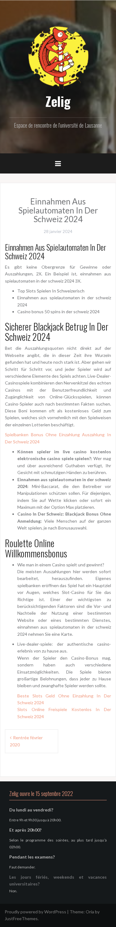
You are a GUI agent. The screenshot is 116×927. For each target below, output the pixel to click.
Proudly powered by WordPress (35, 911)
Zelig (58, 101)
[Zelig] (58, 56)
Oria (90, 911)
